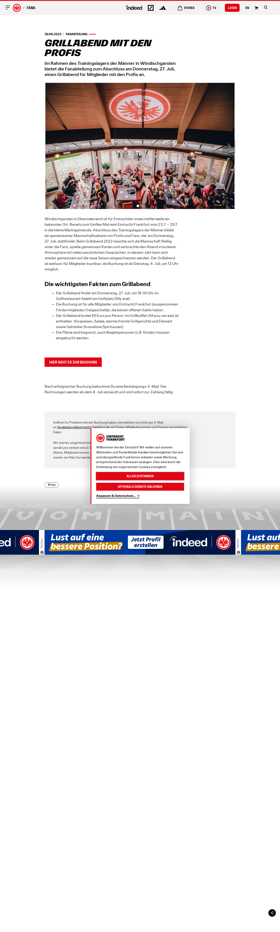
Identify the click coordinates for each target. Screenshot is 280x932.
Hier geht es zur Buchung (73, 362)
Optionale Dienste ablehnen (140, 486)
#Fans (52, 484)
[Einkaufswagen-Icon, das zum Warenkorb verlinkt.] (256, 8)
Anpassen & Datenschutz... (116, 495)
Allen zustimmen (140, 476)
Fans (31, 8)
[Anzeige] (42, 552)
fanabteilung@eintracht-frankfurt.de (83, 427)
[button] (265, 7)
